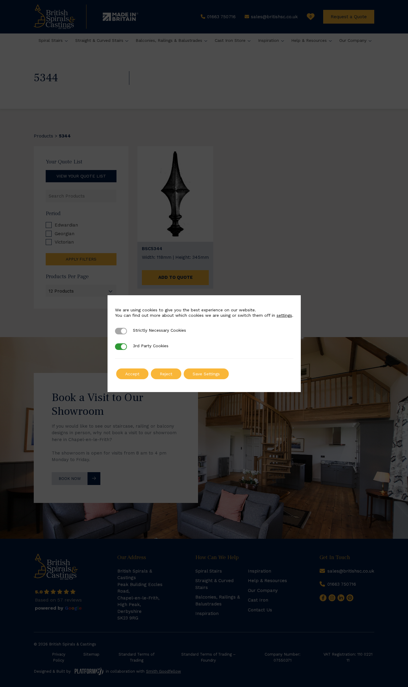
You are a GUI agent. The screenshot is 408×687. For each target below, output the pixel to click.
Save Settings (206, 373)
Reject (166, 373)
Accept (132, 373)
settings (284, 315)
